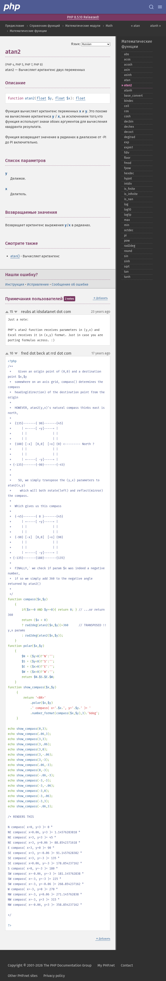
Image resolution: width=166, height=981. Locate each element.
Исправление (38, 284)
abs (126, 54)
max (127, 220)
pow (127, 240)
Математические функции (28, 31)
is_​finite (129, 189)
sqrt (126, 266)
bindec (128, 101)
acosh (128, 64)
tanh (127, 277)
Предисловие (14, 26)
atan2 (128, 85)
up (8, 312)
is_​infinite (131, 194)
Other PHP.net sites (22, 976)
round (128, 251)
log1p (127, 215)
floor (127, 158)
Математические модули (82, 26)
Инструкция (14, 284)
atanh (128, 90)
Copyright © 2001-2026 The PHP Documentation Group (49, 965)
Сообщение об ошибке (70, 284)
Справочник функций (45, 26)
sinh (127, 261)
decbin (128, 121)
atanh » (155, 26)
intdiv (128, 184)
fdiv (126, 152)
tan (126, 272)
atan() (15, 256)
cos (126, 111)
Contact (127, 965)
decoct (128, 132)
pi (125, 235)
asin (127, 70)
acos (127, 59)
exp (126, 142)
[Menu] (160, 7)
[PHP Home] (12, 7)
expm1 (128, 147)
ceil (126, 106)
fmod (127, 163)
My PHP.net (106, 965)
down (16, 312)
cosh (127, 116)
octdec (128, 230)
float (41, 98)
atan (127, 80)
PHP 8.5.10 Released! (83, 17)
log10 (127, 209)
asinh (128, 75)
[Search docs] (151, 7)
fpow (127, 168)
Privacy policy (54, 976)
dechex (129, 127)
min (126, 225)
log (126, 204)
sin (126, 256)
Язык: (75, 44)
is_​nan (128, 199)
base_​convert (133, 95)
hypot (128, 178)
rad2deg (129, 246)
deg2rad (129, 137)
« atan (135, 26)
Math (109, 26)
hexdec (129, 173)
